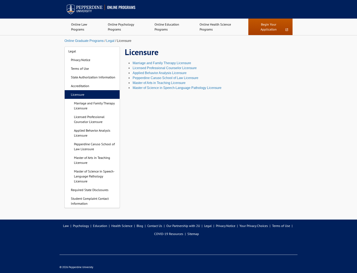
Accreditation (80, 86)
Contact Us (154, 226)
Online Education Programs (167, 26)
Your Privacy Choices (253, 226)
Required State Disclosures (89, 190)
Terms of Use (80, 68)
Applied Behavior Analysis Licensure (92, 132)
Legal (110, 41)
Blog (140, 226)
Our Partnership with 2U (183, 226)
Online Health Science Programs (215, 26)
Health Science (121, 226)
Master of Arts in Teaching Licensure (92, 160)
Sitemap (193, 234)
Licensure (77, 94)
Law (66, 226)
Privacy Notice (80, 60)
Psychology (81, 226)
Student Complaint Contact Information (90, 201)
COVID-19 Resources (168, 234)
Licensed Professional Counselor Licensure (89, 119)
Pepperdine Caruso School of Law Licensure (94, 146)
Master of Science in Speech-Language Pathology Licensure (94, 176)
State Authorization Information (93, 77)
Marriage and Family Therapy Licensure (94, 105)
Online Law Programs (79, 26)
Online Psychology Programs (121, 26)
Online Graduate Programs (84, 41)
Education (100, 226)
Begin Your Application (270, 28)
